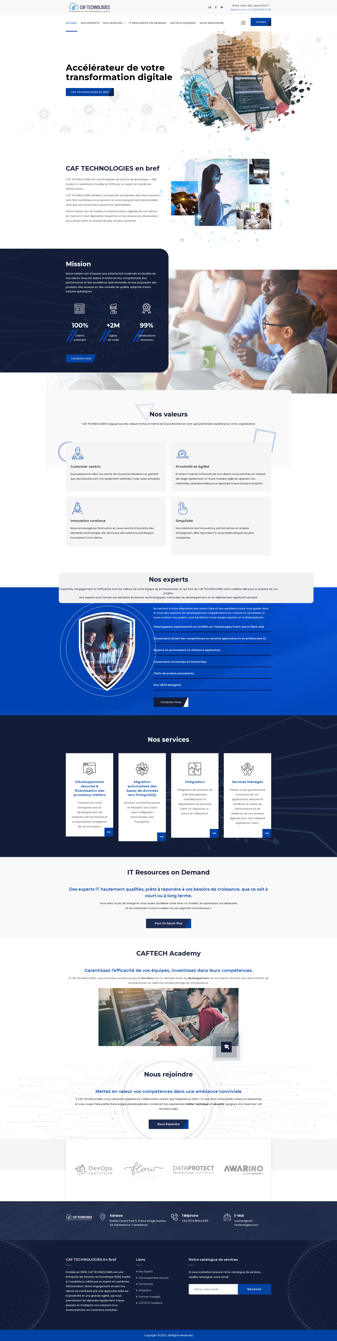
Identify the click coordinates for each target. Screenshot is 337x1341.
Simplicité (184, 521)
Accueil (71, 23)
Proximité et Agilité (192, 467)
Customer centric (85, 467)
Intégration (195, 782)
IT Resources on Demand (147, 23)
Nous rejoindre (212, 23)
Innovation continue (87, 521)
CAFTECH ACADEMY (183, 23)
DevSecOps (146, 1284)
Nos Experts (146, 1271)
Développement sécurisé (154, 1278)
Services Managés (247, 782)
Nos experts (90, 23)
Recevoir (254, 1289)
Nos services (113, 23)
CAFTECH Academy (151, 1303)
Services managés (149, 1296)
